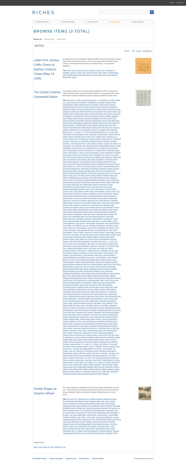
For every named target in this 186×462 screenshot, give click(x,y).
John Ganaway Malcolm (85, 230)
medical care (86, 419)
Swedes (88, 342)
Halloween (110, 207)
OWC (87, 301)
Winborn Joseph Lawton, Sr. (72, 371)
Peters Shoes (96, 424)
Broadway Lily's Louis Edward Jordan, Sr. (84, 130)
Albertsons (96, 105)
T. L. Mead (95, 344)
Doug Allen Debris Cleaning (86, 164)
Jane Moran (100, 223)
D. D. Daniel (105, 155)
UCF (93, 358)
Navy (102, 280)
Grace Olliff (86, 203)
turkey (65, 358)
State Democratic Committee (105, 337)
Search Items (61, 39)
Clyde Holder (100, 150)
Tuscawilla (71, 358)
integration (88, 219)
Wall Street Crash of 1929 (82, 433)
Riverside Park (81, 312)
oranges (90, 289)
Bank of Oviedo (99, 116)
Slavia (84, 330)
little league (99, 255)
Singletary (73, 330)
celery (86, 134)
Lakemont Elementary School (77, 248)
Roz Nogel (103, 314)
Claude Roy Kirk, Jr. (78, 148)
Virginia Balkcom (107, 360)
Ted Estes (99, 346)
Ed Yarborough (75, 168)
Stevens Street (88, 340)
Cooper (81, 153)
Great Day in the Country (81, 205)
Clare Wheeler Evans (89, 146)
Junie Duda (75, 235)
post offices (105, 305)
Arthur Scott (116, 111)
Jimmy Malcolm (81, 228)
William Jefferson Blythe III (92, 369)
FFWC (65, 178)
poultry (65, 308)
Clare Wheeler (77, 146)
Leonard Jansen (108, 253)
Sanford (65, 317)
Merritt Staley (88, 271)
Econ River (99, 166)
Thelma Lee (80, 351)
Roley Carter (71, 314)
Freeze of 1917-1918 (70, 191)
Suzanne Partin (80, 342)
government (77, 203)
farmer (93, 175)
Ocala (82, 285)
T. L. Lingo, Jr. (86, 344)
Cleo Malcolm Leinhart (74, 150)
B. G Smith (76, 116)
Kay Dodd (88, 239)
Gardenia (85, 194)
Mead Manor (83, 269)
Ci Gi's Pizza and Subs (77, 143)
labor (100, 73)
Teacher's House (82, 346)
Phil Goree (76, 305)
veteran (72, 360)
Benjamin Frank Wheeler (93, 121)
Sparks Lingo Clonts (90, 333)
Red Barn (93, 310)
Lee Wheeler (83, 253)
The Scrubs (98, 349)
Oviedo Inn (90, 296)
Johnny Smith (78, 232)
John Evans (72, 230)
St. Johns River (68, 337)
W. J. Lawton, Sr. (99, 362)
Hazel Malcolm (83, 210)
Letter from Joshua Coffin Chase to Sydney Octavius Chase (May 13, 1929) (46, 69)
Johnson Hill (88, 232)
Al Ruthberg (83, 102)
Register (180, 3)
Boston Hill (96, 127)
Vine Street (88, 360)
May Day (87, 267)
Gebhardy (92, 194)
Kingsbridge (86, 241)
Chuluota (113, 141)
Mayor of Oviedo (101, 267)
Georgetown (113, 198)
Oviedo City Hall (87, 294)
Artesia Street (97, 111)
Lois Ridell (81, 257)
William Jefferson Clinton (110, 369)
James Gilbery (107, 221)
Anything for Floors (86, 111)
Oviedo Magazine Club (113, 296)
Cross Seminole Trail (85, 155)
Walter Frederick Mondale (92, 365)
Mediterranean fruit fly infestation (79, 75)
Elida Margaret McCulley (86, 171)
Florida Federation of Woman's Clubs (97, 180)
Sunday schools (68, 342)
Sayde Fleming (74, 319)
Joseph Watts (109, 232)
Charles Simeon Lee (70, 139)
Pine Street (89, 305)
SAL (75, 426)
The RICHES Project (42, 22)
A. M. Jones (112, 100)
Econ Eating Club (88, 166)
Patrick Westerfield (79, 303)
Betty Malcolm (67, 123)
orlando (96, 289)
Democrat (109, 157)
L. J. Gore (110, 241)
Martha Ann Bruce (111, 262)
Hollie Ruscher (78, 212)
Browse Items (115, 22)
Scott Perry (72, 321)
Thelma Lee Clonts (91, 351)
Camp (69, 70)
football (82, 187)
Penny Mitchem (107, 303)
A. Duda (77, 100)
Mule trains (102, 278)
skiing (80, 330)
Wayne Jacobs (99, 367)
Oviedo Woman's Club (76, 301)
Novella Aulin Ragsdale (71, 285)
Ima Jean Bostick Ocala (76, 216)
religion (114, 310)
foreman (73, 73)
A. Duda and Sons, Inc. (89, 100)
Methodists (66, 273)
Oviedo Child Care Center (80, 292)
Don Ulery (108, 159)
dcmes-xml (46, 447)
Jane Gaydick (90, 223)
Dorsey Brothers (97, 162)
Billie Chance (87, 125)
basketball (95, 118)
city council (114, 143)
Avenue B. (116, 114)
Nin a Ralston (87, 283)
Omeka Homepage (67, 22)
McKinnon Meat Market (71, 269)
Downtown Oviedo (113, 164)
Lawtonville (104, 251)
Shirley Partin (67, 328)
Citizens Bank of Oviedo (94, 143)
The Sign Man (107, 349)
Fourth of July (89, 189)
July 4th (117, 232)
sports (100, 335)
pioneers (97, 305)
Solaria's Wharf (68, 429)
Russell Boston (112, 314)
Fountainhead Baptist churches (73, 189)
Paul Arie (90, 303)
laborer (105, 73)
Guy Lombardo (90, 207)
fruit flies (108, 191)
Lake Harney (67, 246)
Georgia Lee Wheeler (79, 200)
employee (109, 70)
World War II (93, 374)
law (106, 248)
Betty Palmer (94, 123)
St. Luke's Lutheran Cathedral (84, 337)
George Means (103, 198)
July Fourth (66, 235)
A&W (118, 100)
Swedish (95, 342)
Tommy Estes (73, 355)
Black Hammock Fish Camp (102, 125)
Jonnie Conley (103, 415)
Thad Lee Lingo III (109, 346)
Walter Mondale (107, 365)
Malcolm (103, 260)
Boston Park (105, 127)
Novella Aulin (110, 283)
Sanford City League (87, 317)
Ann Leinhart (111, 109)
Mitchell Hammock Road (78, 278)
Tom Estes (104, 353)
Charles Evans (101, 137)
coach (65, 153)
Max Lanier (79, 267)
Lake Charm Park (102, 244)
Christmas (106, 141)
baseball (88, 118)
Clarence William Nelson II (107, 146)
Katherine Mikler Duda (106, 237)
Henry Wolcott (103, 210)
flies (84, 408)
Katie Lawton (79, 239)
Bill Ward (79, 125)
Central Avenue (102, 134)
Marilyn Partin (80, 262)
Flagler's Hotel (68, 180)
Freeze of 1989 (83, 191)
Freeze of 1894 (111, 189)
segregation (100, 321)
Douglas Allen (101, 164)
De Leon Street (95, 157)
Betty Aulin (115, 121)
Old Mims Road (82, 287)
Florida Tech (103, 184)
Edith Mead (95, 168)
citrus (74, 70)
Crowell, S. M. (100, 70)
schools (65, 321)
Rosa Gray (86, 314)
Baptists (108, 116)
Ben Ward (71, 121)
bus (103, 401)
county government (106, 153)
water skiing (73, 367)
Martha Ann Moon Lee (83, 264)
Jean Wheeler (77, 226)
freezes (91, 191)
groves (82, 207)
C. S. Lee (110, 132)
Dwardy (70, 166)
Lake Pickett (110, 246)
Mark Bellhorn (90, 262)
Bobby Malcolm (86, 127)
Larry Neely (92, 248)
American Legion (77, 107)
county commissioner (91, 153)
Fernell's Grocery (108, 175)
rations (118, 308)
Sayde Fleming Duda (87, 319)
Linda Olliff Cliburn (75, 255)
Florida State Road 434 (74, 184)
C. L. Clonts (76, 132)
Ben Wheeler (79, 121)
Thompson (96, 353)
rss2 (64, 447)
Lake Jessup (90, 417)
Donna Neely (110, 403)
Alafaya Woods (68, 105)
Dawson (79, 157)
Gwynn (73, 413)
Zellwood (105, 374)
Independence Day (69, 219)
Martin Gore (108, 264)
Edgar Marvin (85, 168)
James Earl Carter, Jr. (94, 221)
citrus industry (90, 70)
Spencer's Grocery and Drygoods (74, 335)
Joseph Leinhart (98, 232)
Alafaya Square (110, 102)
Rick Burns (71, 312)
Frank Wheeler (100, 189)
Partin (70, 303)
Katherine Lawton (80, 237)
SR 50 (117, 335)
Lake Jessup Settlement (80, 246)
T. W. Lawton (103, 344)
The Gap (76, 349)
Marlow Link (100, 262)
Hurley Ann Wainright (75, 214)
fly (109, 408)
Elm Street (99, 171)
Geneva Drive (107, 194)
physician (105, 424)
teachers (92, 346)
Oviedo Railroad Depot (83, 424)
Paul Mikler (97, 303)
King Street (77, 241)
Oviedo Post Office (83, 298)
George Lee (78, 198)
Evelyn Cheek (115, 173)
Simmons (66, 330)
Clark (119, 146)
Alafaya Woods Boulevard (83, 105)
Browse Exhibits (137, 22)
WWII (99, 374)
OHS (86, 285)
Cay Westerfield (78, 134)
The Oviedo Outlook (86, 349)
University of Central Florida (105, 358)
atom (35, 447)
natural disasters (93, 280)
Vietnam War (79, 360)
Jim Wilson (109, 226)
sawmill (65, 319)
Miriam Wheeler (87, 276)
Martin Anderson (97, 264)
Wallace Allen (78, 365)
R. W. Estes (72, 308)
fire (89, 406)
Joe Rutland (110, 228)
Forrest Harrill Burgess (94, 187)
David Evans (71, 157)
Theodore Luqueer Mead (107, 351)
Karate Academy (100, 235)
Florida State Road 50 (90, 184)
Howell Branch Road (100, 212)
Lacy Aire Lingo (71, 244)
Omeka (150, 458)
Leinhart (91, 253)
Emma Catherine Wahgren (78, 173)
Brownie (114, 130)
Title (133, 51)
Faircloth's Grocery (84, 175)
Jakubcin (83, 221)
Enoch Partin (92, 173)
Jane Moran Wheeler (112, 223)
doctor (103, 403)
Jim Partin (92, 226)
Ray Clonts (74, 310)
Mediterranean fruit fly (96, 269)
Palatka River (94, 301)
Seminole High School (75, 326)
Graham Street (96, 203)
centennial (92, 134)
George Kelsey (68, 198)
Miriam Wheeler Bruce (101, 276)
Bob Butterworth (74, 127)
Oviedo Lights (99, 296)
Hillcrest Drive (67, 212)
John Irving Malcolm (101, 230)
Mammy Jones (112, 260)
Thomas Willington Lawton (82, 353)
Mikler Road (95, 273)
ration (72, 426)
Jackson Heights (73, 221)
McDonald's (111, 267)
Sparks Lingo (77, 333)
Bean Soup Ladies (105, 118)
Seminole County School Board (84, 324)
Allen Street (104, 105)
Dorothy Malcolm (85, 162)
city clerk (106, 143)
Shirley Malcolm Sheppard (108, 326)
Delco (103, 157)
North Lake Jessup (98, 283)
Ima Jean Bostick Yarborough (95, 216)
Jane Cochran (80, 223)
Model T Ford (92, 278)
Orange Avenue (81, 289)
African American (72, 102)
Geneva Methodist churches (97, 196)
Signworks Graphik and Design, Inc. (85, 328)
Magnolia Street (93, 260)
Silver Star (115, 328)
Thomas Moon (68, 353)
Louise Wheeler (100, 257)
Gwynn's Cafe (101, 207)
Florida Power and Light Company (93, 182)
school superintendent (109, 319)
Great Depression (97, 205)
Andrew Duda (101, 109)
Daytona (86, 157)
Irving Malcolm (98, 219)
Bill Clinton (113, 123)
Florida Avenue (78, 180)
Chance (70, 137)
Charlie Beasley (83, 139)
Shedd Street (93, 326)
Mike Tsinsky (86, 273)
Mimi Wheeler (105, 273)
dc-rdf (40, 447)
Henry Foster (93, 210)
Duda (65, 166)
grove (84, 73)
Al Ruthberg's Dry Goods (96, 102)
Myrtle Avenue (82, 280)
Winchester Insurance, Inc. (92, 371)
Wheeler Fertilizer (98, 433)
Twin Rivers (80, 358)
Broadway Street (105, 130)
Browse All (38, 39)
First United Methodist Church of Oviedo (102, 178)
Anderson (80, 109)
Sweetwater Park (105, 342)
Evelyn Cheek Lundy (70, 175)
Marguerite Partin (69, 262)
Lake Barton (82, 244)
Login (172, 3)
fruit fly (79, 73)
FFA (116, 175)
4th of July (70, 100)
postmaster (113, 305)
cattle (116, 132)
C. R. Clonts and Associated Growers (93, 132)
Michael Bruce (76, 273)
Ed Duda (66, 168)
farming (99, 175)
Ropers (79, 314)
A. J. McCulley (102, 100)
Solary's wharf (67, 333)
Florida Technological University (97, 408)
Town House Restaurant (99, 355)
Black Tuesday (84, 401)
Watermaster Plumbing (85, 367)
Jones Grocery (92, 415)
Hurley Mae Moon (89, 214)
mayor (92, 267)
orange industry (112, 75)
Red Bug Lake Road (104, 310)
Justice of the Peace (87, 235)
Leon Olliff (98, 253)
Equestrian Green (104, 173)
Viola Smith (97, 360)
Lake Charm (91, 244)
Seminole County (103, 426)
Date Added (147, 51)
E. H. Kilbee (77, 166)
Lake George (113, 244)
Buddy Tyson (67, 132)
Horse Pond (88, 212)
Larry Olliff (100, 248)
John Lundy (113, 230)
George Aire (112, 196)
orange (93, 75)
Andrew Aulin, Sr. (90, 109)
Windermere (67, 77)
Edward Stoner (72, 171)
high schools (113, 210)
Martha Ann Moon (69, 264)
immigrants (110, 216)
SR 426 (105, 335)
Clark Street (67, 148)
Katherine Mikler (92, 237)
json (52, 447)
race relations (81, 308)
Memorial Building (111, 269)
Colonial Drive (73, 153)
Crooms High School (70, 155)
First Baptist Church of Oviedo (78, 178)
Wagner (108, 362)
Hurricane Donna (102, 214)
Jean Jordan (67, 226)
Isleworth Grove (92, 73)
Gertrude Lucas (93, 200)
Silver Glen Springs (104, 328)
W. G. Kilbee (89, 362)
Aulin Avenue (108, 114)
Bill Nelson (71, 125)
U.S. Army (88, 358)
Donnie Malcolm (73, 162)
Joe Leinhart (91, 228)
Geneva (99, 194)
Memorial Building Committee (73, 271)
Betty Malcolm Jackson (81, 123)
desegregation (72, 159)
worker (74, 77)
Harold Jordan (72, 210)
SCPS (79, 321)
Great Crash (88, 410)
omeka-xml (58, 447)
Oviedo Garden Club (101, 294)
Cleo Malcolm (103, 148)
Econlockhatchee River (111, 166)
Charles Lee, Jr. (112, 137)
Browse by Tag (49, 39)
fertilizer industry (81, 406)
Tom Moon (112, 353)
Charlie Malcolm (95, 139)
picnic (83, 305)
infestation (80, 219)
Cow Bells (116, 153)
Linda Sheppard (88, 255)
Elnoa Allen (108, 171)
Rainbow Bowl (110, 308)
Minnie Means (77, 276)
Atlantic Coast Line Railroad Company (76, 114)
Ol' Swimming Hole (95, 285)
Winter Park (106, 371)
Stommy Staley (99, 340)
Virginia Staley (79, 362)
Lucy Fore (71, 260)
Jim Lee (85, 226)
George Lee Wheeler (90, 198)
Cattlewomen (67, 134)
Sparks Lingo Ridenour (106, 333)
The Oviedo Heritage (90, 431)
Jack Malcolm (108, 219)
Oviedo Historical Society (77, 296)
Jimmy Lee (71, 228)
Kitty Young (102, 241)
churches (66, 143)
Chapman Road (79, 137)
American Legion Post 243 (92, 107)
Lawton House (82, 251)
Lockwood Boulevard (70, 257)
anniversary (75, 111)
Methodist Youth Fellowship (103, 271)
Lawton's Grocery (93, 251)
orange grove (101, 75)
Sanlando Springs (111, 317)
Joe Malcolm (101, 228)
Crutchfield (96, 155)
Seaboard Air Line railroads (87, 426)
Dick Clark (91, 159)
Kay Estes (95, 239)
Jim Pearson (100, 226)
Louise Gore (90, 257)
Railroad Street (92, 308)
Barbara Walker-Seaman (75, 118)
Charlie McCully (106, 139)
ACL (64, 102)
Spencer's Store (91, 335)
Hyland (111, 214)
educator (110, 168)
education (102, 168)
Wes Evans (109, 367)
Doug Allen (72, 164)
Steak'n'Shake (68, 340)
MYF (75, 280)
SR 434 (111, 335)
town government (85, 355)
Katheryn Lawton (68, 239)
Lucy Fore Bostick (81, 260)
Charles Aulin (90, 137)
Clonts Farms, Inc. (89, 150)
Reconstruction (84, 310)
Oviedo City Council (74, 294)
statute (117, 337)
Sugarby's (113, 340)
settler (112, 426)
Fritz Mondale (99, 191)
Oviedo (102, 289)
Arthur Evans (107, 111)
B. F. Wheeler (67, 116)
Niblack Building (75, 283)
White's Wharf (78, 369)
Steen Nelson (78, 340)
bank (64, 401)
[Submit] (152, 12)
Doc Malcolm (99, 159)
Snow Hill (102, 330)
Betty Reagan (103, 123)
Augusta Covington (96, 114)
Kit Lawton (94, 241)
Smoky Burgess (93, 330)
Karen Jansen (111, 235)
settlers (86, 326)
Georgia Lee (67, 200)
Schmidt (98, 319)
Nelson (107, 280)
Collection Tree (92, 22)
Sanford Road (100, 317)
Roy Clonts (94, 314)
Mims (69, 276)
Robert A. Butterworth (94, 312)
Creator (138, 51)
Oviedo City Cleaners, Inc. (99, 292)
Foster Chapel (107, 187)
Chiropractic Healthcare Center (91, 141)
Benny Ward (107, 121)
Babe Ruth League (87, 116)
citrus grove (80, 70)
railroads (101, 308)
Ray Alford (66, 310)
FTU (118, 191)
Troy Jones (112, 355)
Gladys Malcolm (104, 200)
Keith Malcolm (105, 239)
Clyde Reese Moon (112, 150)
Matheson (70, 267)
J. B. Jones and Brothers (77, 415)
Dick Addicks (82, 159)
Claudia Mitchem (92, 148)
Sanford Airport (74, 317)
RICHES (43, 12)
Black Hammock (72, 401)
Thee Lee (72, 351)
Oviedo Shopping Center (99, 298)
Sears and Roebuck (89, 321)
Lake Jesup (94, 246)
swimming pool (75, 344)
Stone (107, 340)
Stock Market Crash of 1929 (105, 429)
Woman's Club (83, 374)
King (71, 241)
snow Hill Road (111, 330)
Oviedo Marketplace (70, 298)
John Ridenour (68, 232)
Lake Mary (102, 246)
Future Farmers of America (72, 194)
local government (109, 255)
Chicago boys (75, 141)
